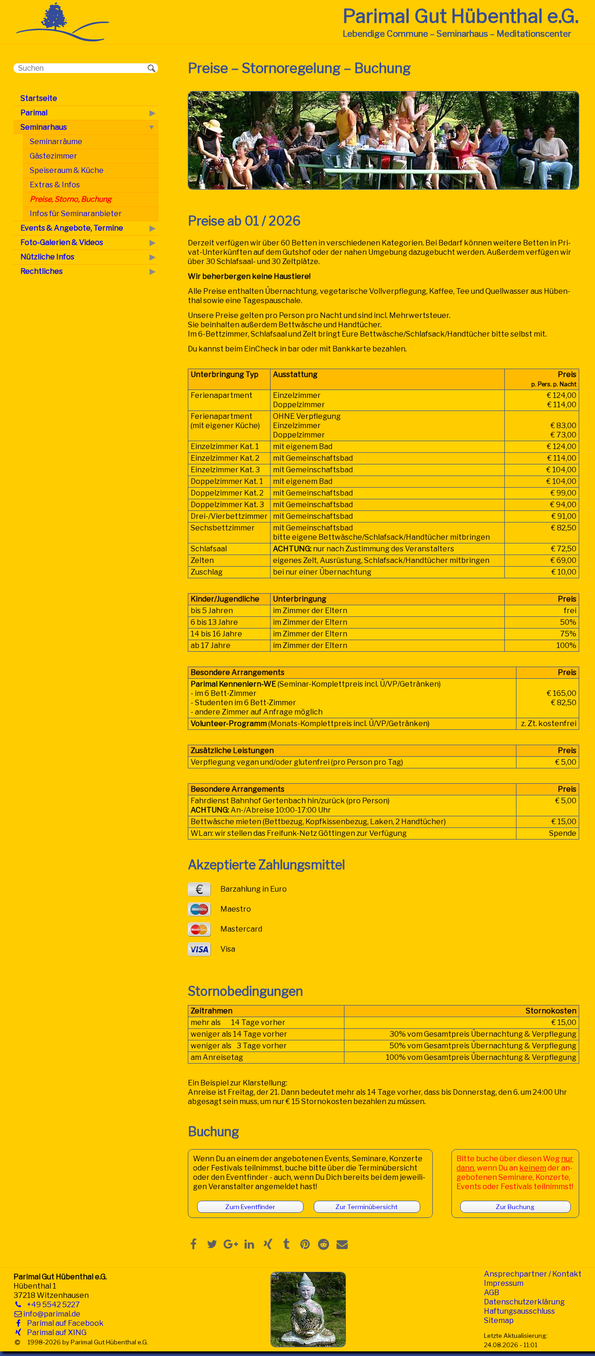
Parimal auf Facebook (63, 1323)
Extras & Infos (55, 184)
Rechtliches (41, 271)
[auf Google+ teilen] (230, 1244)
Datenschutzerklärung (524, 1301)
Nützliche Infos (47, 256)
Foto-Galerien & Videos (61, 242)
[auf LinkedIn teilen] (249, 1244)
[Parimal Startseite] (62, 38)
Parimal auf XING (54, 1332)
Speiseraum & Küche (67, 170)
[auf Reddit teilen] (323, 1244)
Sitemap (499, 1320)
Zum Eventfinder (250, 1206)
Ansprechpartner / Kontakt (533, 1274)
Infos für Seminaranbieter (76, 213)
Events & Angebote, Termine (71, 228)
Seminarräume (56, 141)
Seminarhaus (43, 127)
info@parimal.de (51, 1314)
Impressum (503, 1283)
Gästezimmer (53, 156)
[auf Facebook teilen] (193, 1244)
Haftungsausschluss (519, 1311)
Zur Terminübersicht (366, 1206)
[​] (17, 1342)
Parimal (33, 112)
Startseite (38, 98)
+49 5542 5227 (51, 1304)
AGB (491, 1292)
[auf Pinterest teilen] (305, 1244)
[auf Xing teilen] (267, 1244)
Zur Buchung (515, 1206)
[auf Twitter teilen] (212, 1244)
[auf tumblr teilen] (286, 1244)
